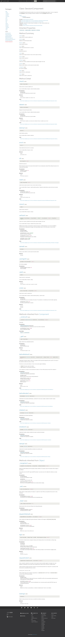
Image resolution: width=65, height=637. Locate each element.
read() (20, 53)
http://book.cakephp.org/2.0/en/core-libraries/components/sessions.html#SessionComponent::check (38, 100)
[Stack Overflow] (43, 608)
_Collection (21, 30)
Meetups (43, 620)
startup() (22, 443)
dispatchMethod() (24, 514)
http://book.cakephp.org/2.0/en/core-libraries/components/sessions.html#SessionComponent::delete (38, 124)
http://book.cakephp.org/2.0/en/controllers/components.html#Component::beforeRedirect (36, 389)
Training (43, 619)
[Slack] (40, 608)
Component (31, 19)
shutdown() (22, 427)
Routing (7, 26)
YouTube (43, 626)
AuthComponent (8, 34)
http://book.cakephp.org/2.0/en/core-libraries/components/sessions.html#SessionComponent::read (38, 200)
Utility (7, 28)
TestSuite (7, 27)
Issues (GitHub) (44, 615)
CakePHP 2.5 (5, 1)
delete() (20, 39)
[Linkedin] (34, 608)
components (33, 30)
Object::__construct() (24, 332)
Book (32, 614)
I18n (6, 21)
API (32, 615)
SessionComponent (9, 41)
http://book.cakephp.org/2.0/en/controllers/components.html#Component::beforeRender (36, 406)
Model (7, 23)
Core (6, 17)
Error (6, 18)
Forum (53, 614)
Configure (7, 13)
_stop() (21, 501)
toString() (22, 594)
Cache (7, 12)
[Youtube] (31, 608)
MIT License (25, 24)
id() (19, 49)
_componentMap (28, 30)
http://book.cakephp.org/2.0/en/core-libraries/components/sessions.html (34, 20)
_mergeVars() (23, 463)
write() (21, 288)
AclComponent (8, 33)
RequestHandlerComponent (10, 39)
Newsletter (43, 624)
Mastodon (43, 630)
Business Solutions (25, 613)
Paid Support (53, 618)
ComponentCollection (28, 319)
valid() (20, 70)
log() (20, 534)
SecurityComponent (8, 40)
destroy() (21, 42)
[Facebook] (28, 608)
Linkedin (43, 625)
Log (6, 22)
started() (20, 63)
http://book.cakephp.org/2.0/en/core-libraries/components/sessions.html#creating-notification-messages (39, 242)
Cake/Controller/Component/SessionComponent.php (32, 25)
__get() (21, 336)
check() (20, 35)
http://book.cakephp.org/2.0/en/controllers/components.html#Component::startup (35, 456)
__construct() (23, 317)
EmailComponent (8, 36)
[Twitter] (21, 608)
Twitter (43, 629)
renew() (20, 56)
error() (20, 46)
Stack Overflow (54, 615)
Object (42, 460)
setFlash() (21, 60)
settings (38, 30)
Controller (7, 16)
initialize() (22, 410)
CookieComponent (8, 35)
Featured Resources (44, 618)
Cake (6, 11)
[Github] (37, 608)
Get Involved (43, 614)
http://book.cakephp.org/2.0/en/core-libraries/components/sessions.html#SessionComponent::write (38, 310)
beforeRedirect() (24, 354)
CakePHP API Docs (34, 634)
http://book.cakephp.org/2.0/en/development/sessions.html (32, 21)
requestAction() (24, 558)
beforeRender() (24, 393)
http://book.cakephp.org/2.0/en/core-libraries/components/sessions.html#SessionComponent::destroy (38, 138)
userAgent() (23, 259)
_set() (21, 486)
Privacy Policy (34, 620)
